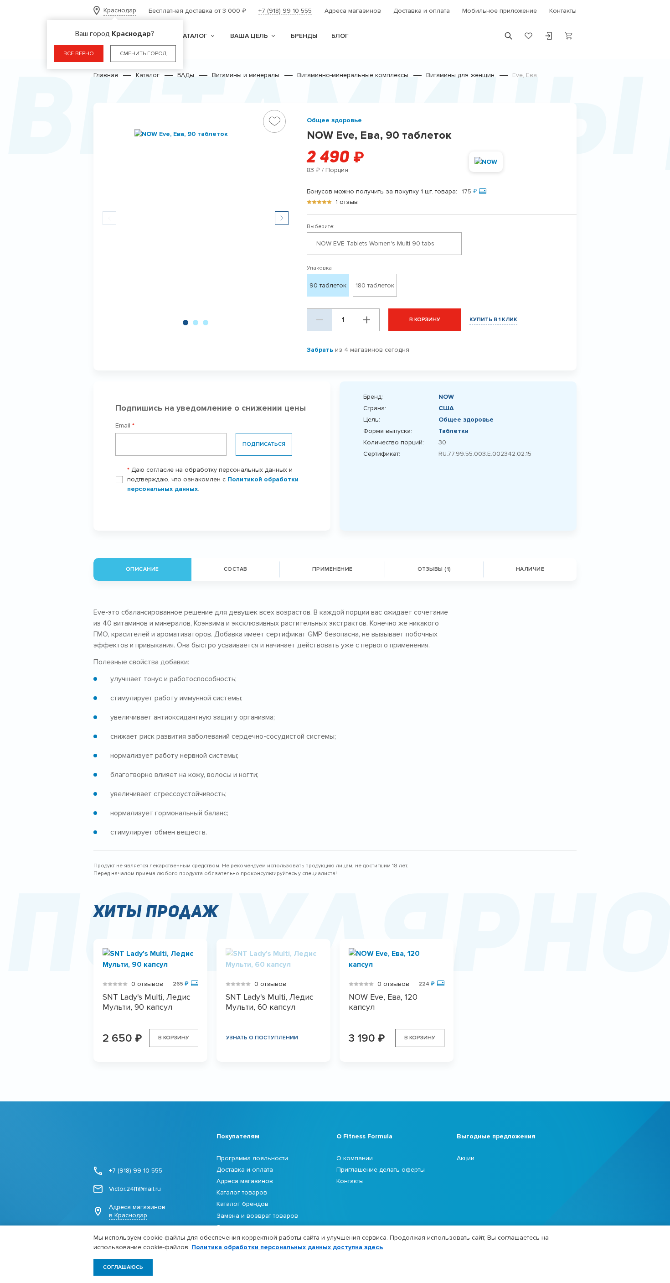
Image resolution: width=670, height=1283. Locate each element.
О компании (354, 1158)
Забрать (320, 350)
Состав (235, 569)
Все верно (78, 53)
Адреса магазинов (353, 11)
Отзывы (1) (434, 569)
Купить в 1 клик (493, 319)
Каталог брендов (242, 1204)
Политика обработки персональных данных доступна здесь (287, 1247)
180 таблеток (375, 285)
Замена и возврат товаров (257, 1216)
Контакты (563, 11)
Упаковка (319, 268)
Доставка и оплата (421, 11)
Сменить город (143, 53)
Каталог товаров (241, 1192)
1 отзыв (346, 202)
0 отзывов (147, 984)
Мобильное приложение (499, 11)
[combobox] (384, 243)
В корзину (424, 319)
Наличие (530, 569)
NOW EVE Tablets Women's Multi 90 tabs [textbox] (375, 243)
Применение (332, 569)
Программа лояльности (252, 1158)
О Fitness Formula (364, 1136)
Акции (465, 1158)
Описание (142, 569)
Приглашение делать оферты (380, 1169)
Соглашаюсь (123, 1267)
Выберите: (321, 226)
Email (124, 425)
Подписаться (263, 444)
